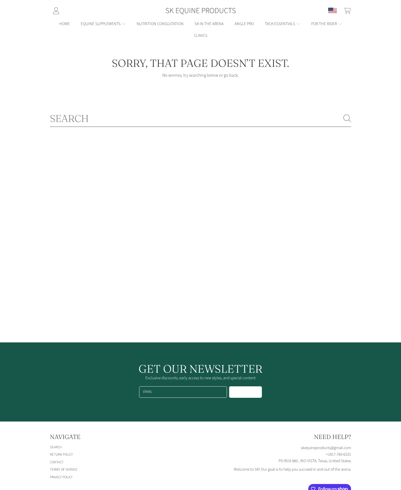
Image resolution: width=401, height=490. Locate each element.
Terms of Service (63, 469)
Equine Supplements (101, 24)
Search (56, 447)
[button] (347, 11)
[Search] (347, 118)
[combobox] (200, 118)
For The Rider (324, 24)
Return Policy (61, 454)
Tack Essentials (280, 24)
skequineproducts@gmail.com (326, 448)
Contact (57, 462)
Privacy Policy (61, 477)
